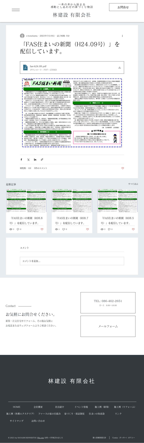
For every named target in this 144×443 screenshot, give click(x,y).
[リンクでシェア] (42, 159)
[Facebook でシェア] (21, 159)
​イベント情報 (81, 407)
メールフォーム (108, 326)
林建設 (61, 14)
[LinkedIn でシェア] (35, 159)
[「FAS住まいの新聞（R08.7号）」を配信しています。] (72, 200)
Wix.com (40, 437)
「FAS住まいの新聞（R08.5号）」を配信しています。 (117, 220)
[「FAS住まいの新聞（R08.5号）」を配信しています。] (117, 200)
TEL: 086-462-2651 (108, 301)
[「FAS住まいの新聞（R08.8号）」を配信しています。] (26, 200)
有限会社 (80, 14)
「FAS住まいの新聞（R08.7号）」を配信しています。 (71, 220)
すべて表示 (133, 184)
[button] (16, 10)
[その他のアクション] (122, 35)
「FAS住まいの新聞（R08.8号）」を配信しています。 (26, 220)
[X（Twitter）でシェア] (28, 159)
